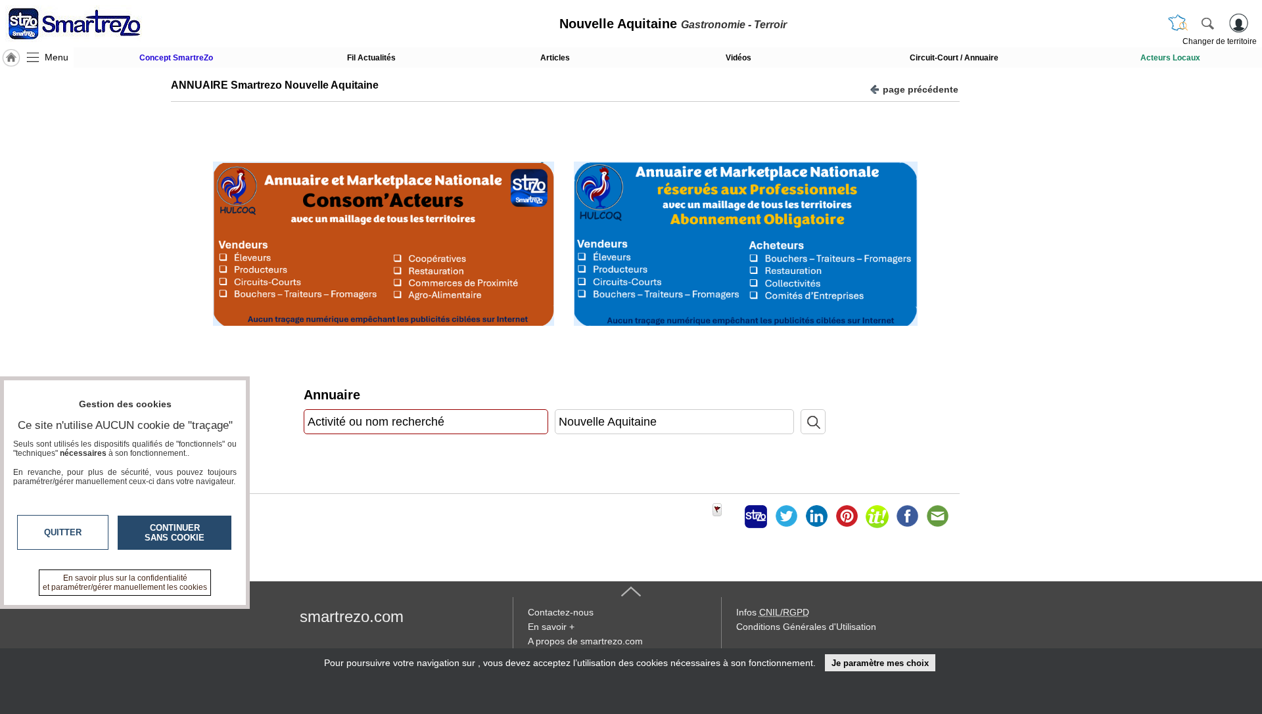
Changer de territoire (1219, 41)
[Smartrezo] (90, 23)
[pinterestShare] (846, 516)
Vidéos (738, 57)
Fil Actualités (371, 57)
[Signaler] (726, 516)
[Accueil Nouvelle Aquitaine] (11, 58)
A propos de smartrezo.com (585, 641)
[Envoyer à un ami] (937, 516)
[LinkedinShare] (816, 516)
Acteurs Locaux (1170, 57)
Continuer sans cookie (174, 533)
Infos (772, 612)
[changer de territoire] (1178, 23)
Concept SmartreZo (176, 57)
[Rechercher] (1207, 23)
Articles (555, 57)
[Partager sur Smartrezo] (756, 516)
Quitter (63, 532)
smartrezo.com (352, 616)
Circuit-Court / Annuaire (954, 57)
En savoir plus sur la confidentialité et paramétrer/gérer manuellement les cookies (125, 582)
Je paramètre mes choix (880, 663)
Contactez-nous (561, 612)
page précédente (920, 89)
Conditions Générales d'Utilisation (806, 626)
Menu (56, 57)
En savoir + (551, 626)
